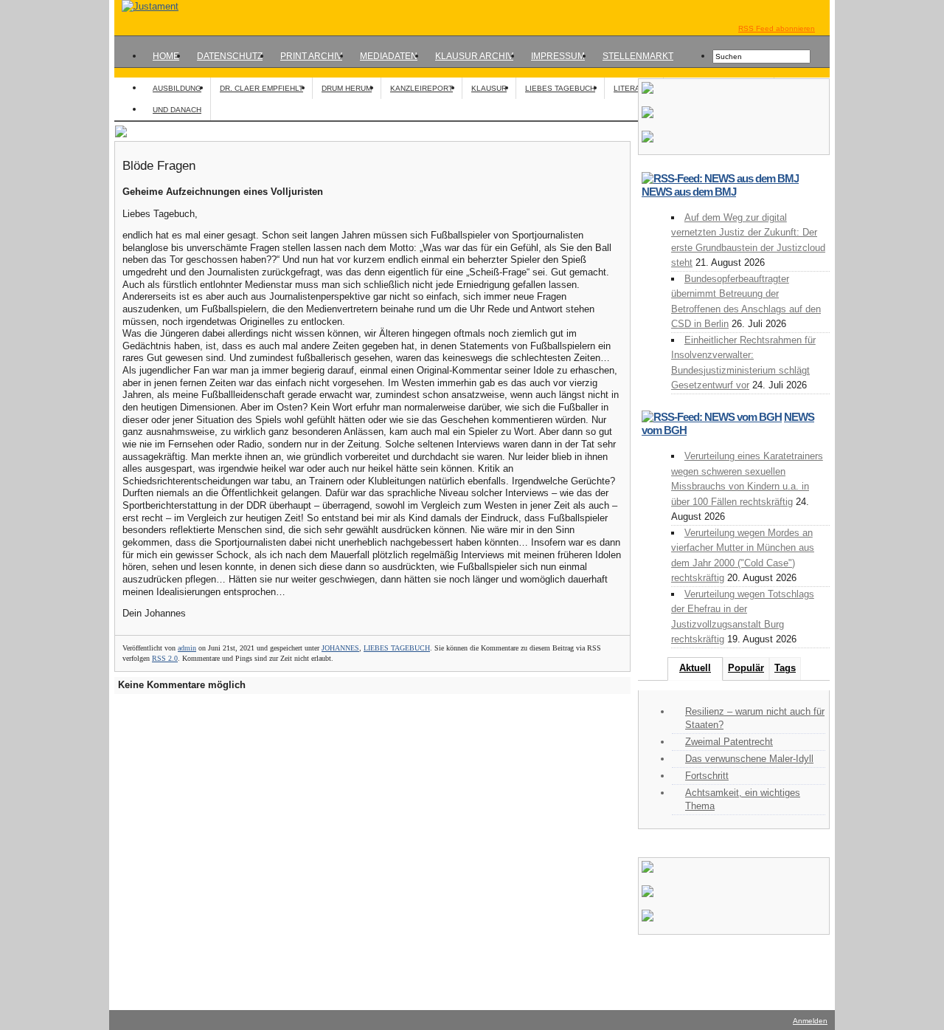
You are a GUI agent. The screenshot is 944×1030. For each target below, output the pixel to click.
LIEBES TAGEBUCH (560, 88)
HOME (166, 56)
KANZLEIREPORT (421, 88)
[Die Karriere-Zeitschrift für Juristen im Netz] (146, 6)
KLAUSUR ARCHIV (474, 56)
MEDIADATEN (388, 56)
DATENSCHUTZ (230, 56)
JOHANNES (340, 648)
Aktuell (695, 667)
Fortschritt (707, 775)
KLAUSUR (489, 88)
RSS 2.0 (165, 658)
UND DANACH (177, 110)
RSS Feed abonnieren (776, 28)
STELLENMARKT (638, 56)
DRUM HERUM (347, 88)
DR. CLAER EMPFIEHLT (261, 88)
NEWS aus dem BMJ (689, 191)
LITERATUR (634, 88)
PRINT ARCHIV (311, 56)
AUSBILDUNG (177, 88)
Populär (746, 667)
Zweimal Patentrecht (729, 741)
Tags (785, 667)
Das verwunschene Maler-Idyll (749, 758)
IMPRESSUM (558, 56)
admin (187, 648)
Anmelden (810, 1021)
